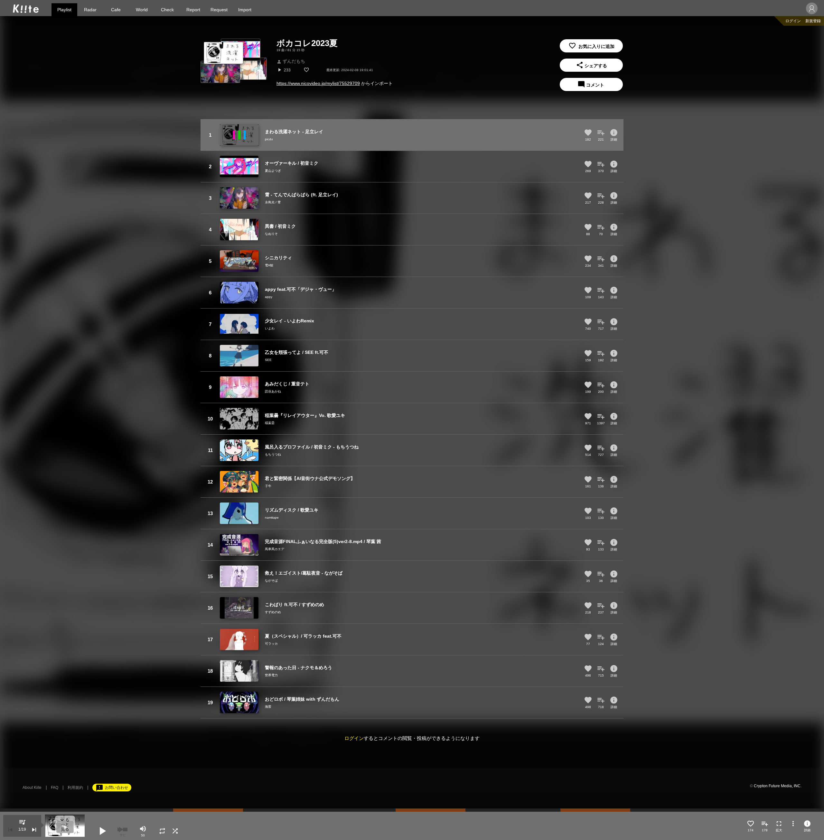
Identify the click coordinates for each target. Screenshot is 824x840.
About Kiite (32, 787)
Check (167, 9)
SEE (268, 360)
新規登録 (813, 21)
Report (193, 9)
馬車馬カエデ (274, 549)
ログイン (793, 21)
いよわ (270, 328)
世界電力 (271, 675)
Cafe (116, 9)
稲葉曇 (270, 423)
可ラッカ (271, 643)
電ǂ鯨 (269, 265)
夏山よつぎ (273, 170)
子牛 (268, 486)
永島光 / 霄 (273, 202)
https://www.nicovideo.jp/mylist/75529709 (318, 83)
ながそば (271, 580)
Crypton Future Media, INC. (777, 786)
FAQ (54, 787)
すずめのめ (273, 612)
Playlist (64, 9)
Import (244, 9)
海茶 (268, 706)
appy (268, 297)
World (142, 9)
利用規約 (75, 787)
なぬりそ (271, 233)
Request (219, 9)
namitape (272, 517)
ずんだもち (290, 61)
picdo (269, 139)
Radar (90, 9)
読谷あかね (273, 391)
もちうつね (273, 454)
